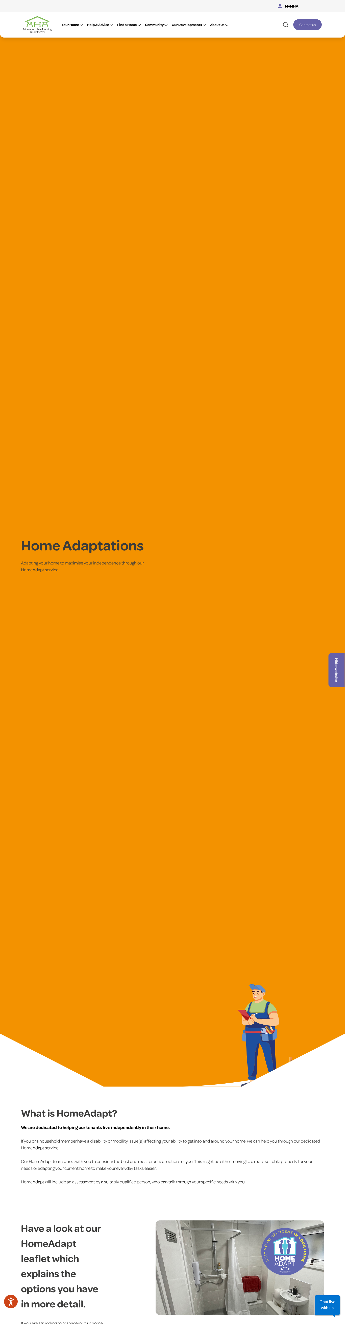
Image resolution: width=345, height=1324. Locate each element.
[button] (327, 1305)
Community (154, 24)
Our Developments (187, 24)
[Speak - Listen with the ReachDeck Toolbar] (11, 1301)
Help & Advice (98, 24)
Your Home (70, 24)
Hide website (336, 670)
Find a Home (127, 24)
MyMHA (292, 6)
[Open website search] (285, 24)
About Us (217, 24)
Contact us (307, 24)
